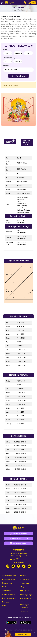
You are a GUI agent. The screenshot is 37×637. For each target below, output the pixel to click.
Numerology (25, 579)
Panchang (6, 602)
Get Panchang (18, 76)
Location (6, 66)
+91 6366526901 (20, 562)
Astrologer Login (26, 595)
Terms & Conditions (10, 598)
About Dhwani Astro (10, 594)
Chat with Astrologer (10, 576)
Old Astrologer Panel (25, 600)
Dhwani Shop (7, 583)
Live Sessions (7, 591)
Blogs (23, 587)
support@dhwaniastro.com (20, 559)
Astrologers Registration (24, 606)
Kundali (23, 576)
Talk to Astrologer (9, 579)
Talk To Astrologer (22, 634)
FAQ (4, 606)
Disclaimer (24, 611)
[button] (28, 2)
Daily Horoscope (9, 587)
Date (5, 50)
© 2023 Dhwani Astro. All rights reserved (18, 630)
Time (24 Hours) (9, 58)
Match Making (25, 583)
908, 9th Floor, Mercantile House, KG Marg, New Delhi (19, 555)
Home (14, 10)
